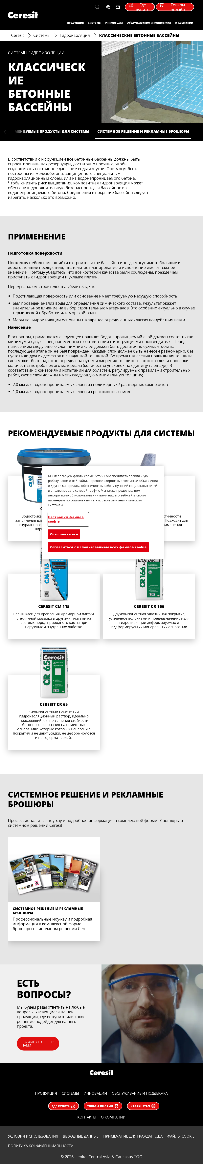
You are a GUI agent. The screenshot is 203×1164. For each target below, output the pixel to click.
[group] (101, 892)
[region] (103, 512)
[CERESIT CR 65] (54, 696)
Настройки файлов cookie (66, 519)
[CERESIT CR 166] (149, 592)
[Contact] (117, 7)
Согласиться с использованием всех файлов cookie (98, 547)
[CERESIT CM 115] (54, 592)
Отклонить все (64, 534)
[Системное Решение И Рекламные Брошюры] (54, 888)
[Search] (98, 7)
